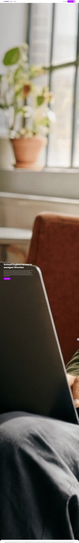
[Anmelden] (65, 1)
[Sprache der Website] (64, 1)
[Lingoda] (6, 1)
